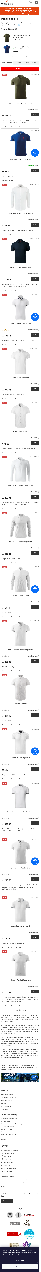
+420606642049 (9, 1153)
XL (11, 126)
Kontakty (4, 1140)
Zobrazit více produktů (19, 57)
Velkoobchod (5, 1110)
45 (3, 234)
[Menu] (36, 3)
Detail (35, 114)
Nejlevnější (18, 63)
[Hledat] (25, 3)
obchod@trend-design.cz (12, 1150)
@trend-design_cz (10, 1168)
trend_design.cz (9, 1162)
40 (17, 234)
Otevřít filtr (20, 69)
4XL (24, 893)
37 (6, 234)
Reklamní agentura (7, 1094)
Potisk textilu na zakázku (9, 1097)
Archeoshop (28, 1209)
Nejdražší (26, 63)
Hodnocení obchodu (7, 1137)
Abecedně (35, 63)
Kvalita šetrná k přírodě (8, 1134)
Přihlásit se (7, 1201)
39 (13, 234)
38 (10, 234)
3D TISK (3, 1104)
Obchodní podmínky (7, 1127)
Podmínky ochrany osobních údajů (11, 1124)
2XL (15, 126)
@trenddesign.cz (9, 1171)
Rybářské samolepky (16, 1209)
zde (26, 1255)
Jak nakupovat (5, 1121)
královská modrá (7, 180)
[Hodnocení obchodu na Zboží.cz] (14, 1234)
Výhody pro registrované (9, 1119)
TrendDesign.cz (9, 1159)
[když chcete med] (27, 1223)
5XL (28, 893)
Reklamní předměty (7, 1101)
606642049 (7, 1156)
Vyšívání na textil (6, 1107)
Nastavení (20, 1260)
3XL (20, 126)
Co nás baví (4, 1132)
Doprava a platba (6, 1129)
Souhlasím (20, 1267)
